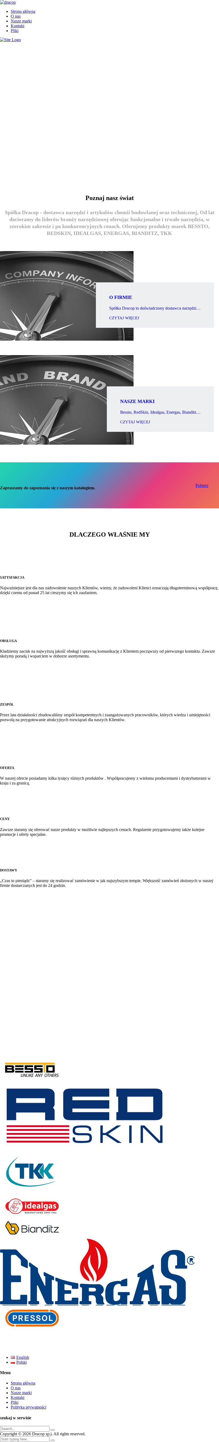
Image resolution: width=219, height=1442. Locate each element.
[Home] (10, 39)
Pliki (14, 30)
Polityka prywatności (28, 1407)
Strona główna (23, 11)
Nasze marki (21, 21)
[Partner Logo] (109, 1070)
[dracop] (8, 2)
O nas (16, 16)
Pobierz (201, 485)
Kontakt (17, 26)
